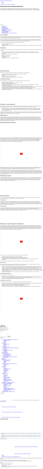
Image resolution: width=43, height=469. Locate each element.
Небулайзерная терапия (5, 31)
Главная (1, 4)
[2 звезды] (19, 315)
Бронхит (14, 4)
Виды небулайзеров (5, 32)
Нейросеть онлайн (4, 418)
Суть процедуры (4, 26)
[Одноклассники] (3, 326)
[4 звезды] (6, 321)
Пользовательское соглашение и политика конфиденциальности (11, 456)
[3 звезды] (32, 315)
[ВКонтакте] (1, 326)
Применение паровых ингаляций (7, 30)
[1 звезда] (6, 315)
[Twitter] (2, 326)
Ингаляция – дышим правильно (6, 29)
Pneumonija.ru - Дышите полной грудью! (6, 0)
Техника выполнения (5, 28)
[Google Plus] (4, 326)
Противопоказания (4, 27)
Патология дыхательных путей (7, 4)
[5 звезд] (19, 321)
